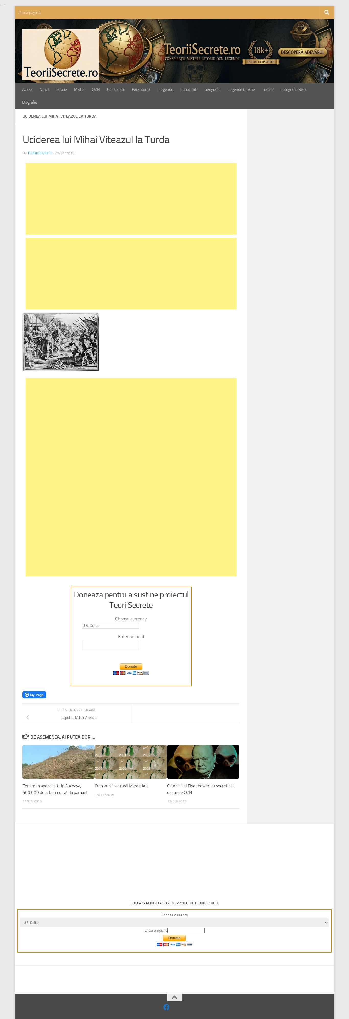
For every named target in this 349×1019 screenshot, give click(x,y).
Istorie (61, 89)
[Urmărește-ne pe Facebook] (166, 1007)
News (44, 89)
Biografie (29, 102)
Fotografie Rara (294, 89)
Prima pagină (29, 12)
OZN (96, 89)
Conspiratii (116, 89)
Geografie (212, 89)
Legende (166, 89)
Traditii (267, 89)
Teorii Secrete (40, 153)
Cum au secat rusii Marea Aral (122, 786)
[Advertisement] (131, 199)
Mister (79, 89)
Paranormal (142, 89)
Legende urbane (241, 89)
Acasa (27, 89)
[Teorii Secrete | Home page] (60, 54)
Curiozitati (188, 89)
